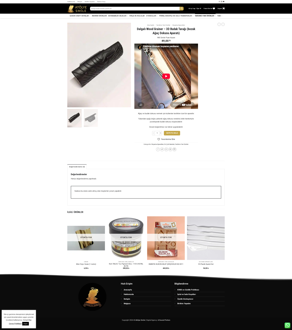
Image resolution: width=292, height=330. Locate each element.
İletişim (79, 2)
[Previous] (71, 65)
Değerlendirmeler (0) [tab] (77, 167)
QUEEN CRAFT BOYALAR (79, 16)
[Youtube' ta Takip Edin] (223, 2)
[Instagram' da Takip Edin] (221, 2)
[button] (195, 8)
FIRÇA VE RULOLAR (137, 16)
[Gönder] (182, 9)
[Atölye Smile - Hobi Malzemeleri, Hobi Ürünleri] (77, 8)
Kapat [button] (25, 324)
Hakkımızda (71, 2)
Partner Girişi (101, 2)
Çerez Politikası (15, 324)
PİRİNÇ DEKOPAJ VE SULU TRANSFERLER (175, 16)
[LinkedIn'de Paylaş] (174, 149)
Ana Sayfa (150, 25)
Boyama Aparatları (179, 25)
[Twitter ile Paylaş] (162, 149)
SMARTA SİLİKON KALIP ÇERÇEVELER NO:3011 (166, 264)
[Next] (127, 65)
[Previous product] (223, 24)
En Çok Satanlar (169, 144)
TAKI (219, 16)
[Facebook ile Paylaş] (158, 149)
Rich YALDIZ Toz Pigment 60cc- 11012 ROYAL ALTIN (126, 265)
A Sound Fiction (164, 320)
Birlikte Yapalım (90, 2)
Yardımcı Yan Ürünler (163, 25)
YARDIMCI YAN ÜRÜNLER (204, 16)
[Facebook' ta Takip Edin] (219, 2)
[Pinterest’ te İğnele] (170, 149)
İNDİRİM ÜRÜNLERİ (99, 16)
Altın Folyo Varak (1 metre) (86, 264)
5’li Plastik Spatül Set (206, 264)
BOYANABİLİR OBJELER (117, 16)
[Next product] (219, 24)
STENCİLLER (151, 16)
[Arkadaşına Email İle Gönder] (166, 149)
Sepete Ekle (172, 133)
